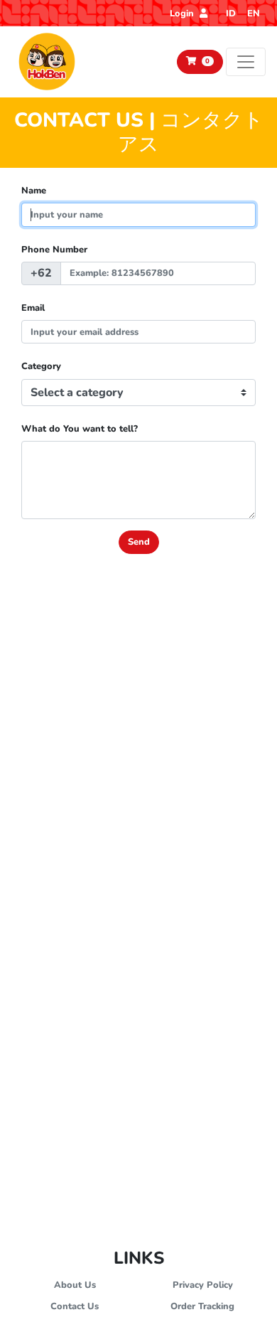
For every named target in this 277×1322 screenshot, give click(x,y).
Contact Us (74, 1306)
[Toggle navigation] (246, 62)
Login (183, 13)
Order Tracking (202, 1306)
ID (231, 13)
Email (33, 308)
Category (41, 366)
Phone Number (54, 249)
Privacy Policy (203, 1285)
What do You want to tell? (79, 428)
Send (139, 541)
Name (33, 190)
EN (253, 13)
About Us (75, 1285)
